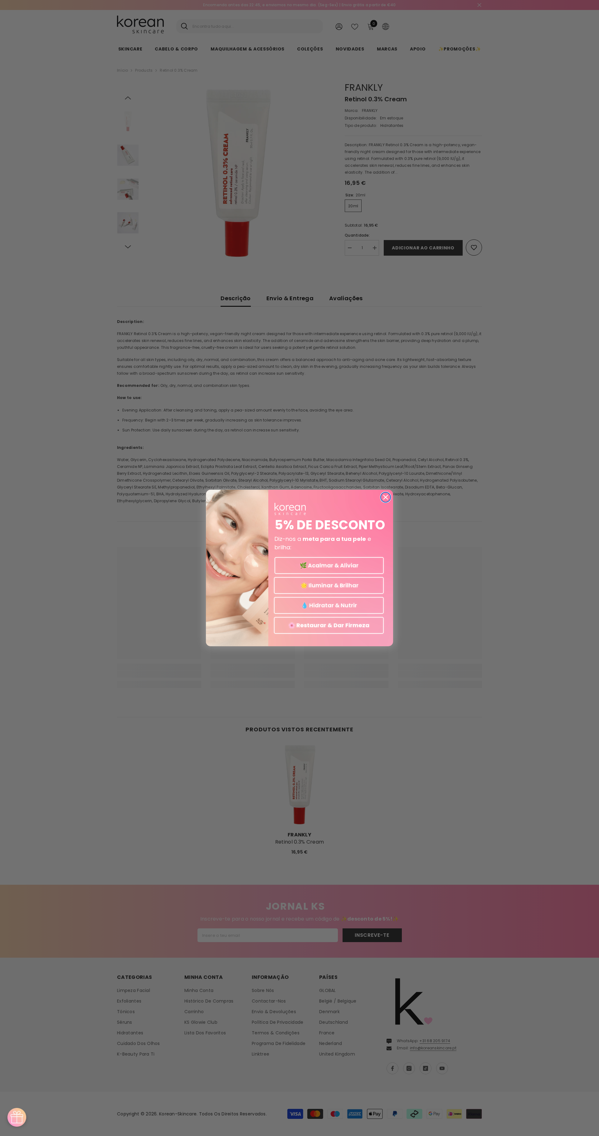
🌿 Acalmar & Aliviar (329, 565)
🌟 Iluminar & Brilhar (328, 585)
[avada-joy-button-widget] (16, 1117)
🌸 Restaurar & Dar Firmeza (328, 625)
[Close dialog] (386, 497)
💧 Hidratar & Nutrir (329, 605)
